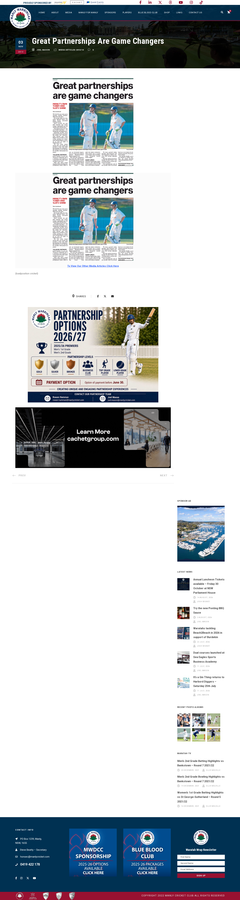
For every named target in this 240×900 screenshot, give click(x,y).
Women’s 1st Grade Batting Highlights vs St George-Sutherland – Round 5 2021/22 (200, 797)
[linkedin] (150, 2)
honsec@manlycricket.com (34, 856)
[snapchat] (201, 2)
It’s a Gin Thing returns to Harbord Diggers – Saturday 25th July (208, 682)
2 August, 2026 (204, 618)
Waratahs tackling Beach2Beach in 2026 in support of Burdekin (207, 633)
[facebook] (140, 2)
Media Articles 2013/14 (71, 50)
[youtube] (181, 2)
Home (42, 12)
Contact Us (195, 12)
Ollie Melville (213, 770)
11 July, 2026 (203, 666)
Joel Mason (43, 50)
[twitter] (160, 2)
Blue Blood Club (148, 12)
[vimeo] (170, 2)
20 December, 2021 (190, 770)
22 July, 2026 (203, 642)
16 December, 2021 (190, 806)
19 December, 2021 (190, 786)
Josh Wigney (203, 602)
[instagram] (191, 2)
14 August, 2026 (205, 597)
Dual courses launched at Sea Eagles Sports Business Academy (208, 657)
